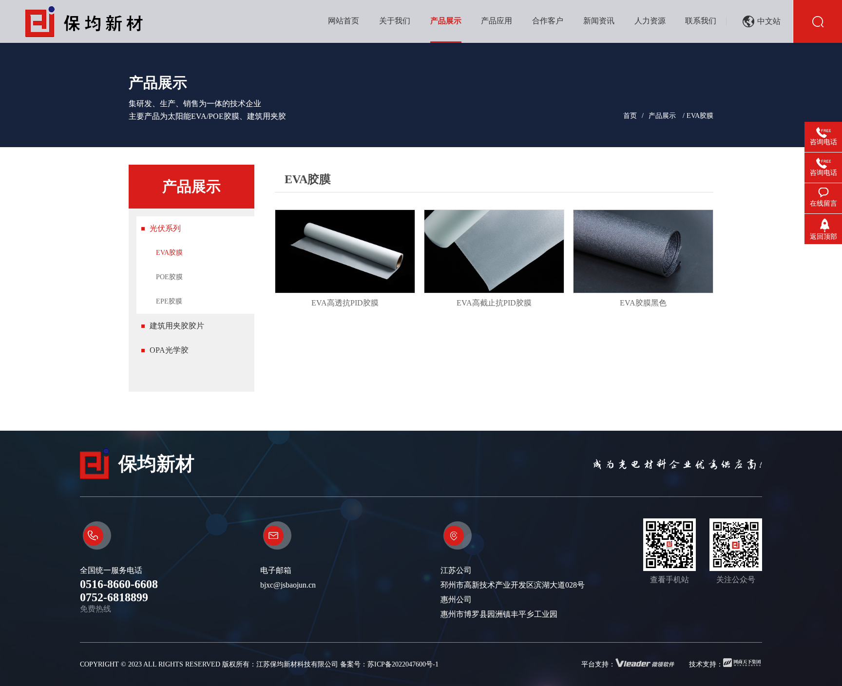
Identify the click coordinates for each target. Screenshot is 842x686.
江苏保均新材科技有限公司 (297, 664)
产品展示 (662, 115)
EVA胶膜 (169, 252)
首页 (630, 115)
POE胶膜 (169, 277)
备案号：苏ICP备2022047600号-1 (389, 664)
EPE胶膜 (169, 301)
